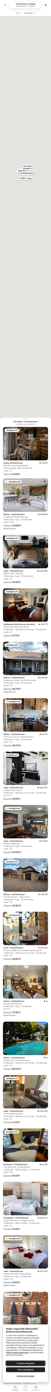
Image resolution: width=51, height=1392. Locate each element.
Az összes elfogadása (25, 1363)
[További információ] (35, 424)
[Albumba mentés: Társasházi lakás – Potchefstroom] (45, 1295)
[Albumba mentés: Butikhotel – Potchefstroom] (45, 1132)
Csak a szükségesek (25, 1370)
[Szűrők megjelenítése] (45, 5)
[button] (11, 474)
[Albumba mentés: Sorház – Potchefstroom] (45, 968)
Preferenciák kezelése (25, 1376)
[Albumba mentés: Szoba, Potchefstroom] (45, 430)
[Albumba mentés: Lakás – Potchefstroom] (45, 538)
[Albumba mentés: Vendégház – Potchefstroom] (45, 1185)
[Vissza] (5, 5)
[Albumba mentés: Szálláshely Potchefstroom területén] (45, 591)
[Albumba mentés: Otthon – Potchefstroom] (45, 481)
